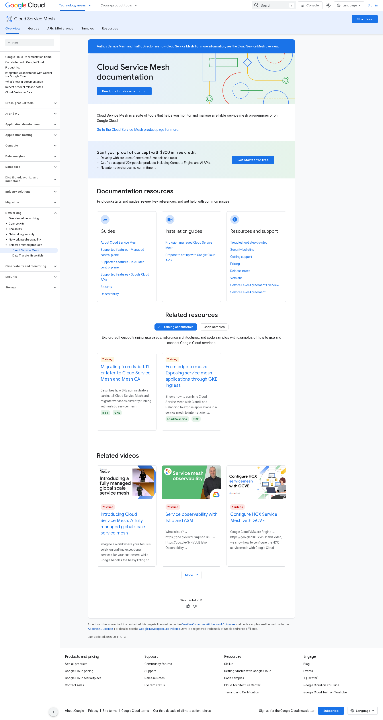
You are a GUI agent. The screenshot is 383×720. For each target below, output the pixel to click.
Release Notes (155, 678)
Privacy (93, 710)
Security (106, 287)
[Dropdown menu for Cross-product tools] (137, 5)
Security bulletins (242, 249)
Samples (87, 28)
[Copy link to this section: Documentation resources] (179, 191)
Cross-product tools (116, 5)
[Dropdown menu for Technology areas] (91, 5)
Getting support (241, 256)
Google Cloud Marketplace (83, 678)
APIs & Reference (60, 28)
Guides (33, 28)
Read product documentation (124, 91)
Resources (110, 28)
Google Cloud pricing (79, 671)
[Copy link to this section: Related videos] (145, 455)
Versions (236, 278)
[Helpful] (188, 606)
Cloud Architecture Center (242, 685)
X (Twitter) (311, 678)
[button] (26, 103)
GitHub (228, 664)
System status (155, 685)
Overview (12, 28)
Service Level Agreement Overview (254, 285)
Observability (110, 294)
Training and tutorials (177, 327)
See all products (76, 664)
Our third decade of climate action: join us (182, 710)
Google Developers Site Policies (159, 628)
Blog (306, 664)
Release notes (240, 271)
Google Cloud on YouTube (321, 685)
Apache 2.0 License (100, 628)
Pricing (235, 264)
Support (150, 671)
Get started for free (253, 160)
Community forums (158, 664)
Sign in (373, 5)
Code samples (214, 327)
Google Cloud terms (135, 710)
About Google (74, 710)
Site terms (110, 710)
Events (308, 671)
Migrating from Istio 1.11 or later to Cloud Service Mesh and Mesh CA (125, 373)
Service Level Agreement (248, 292)
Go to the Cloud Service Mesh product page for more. (138, 129)
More (192, 575)
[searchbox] (29, 42)
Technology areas (72, 5)
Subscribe (331, 711)
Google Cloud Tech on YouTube (325, 692)
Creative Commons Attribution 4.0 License (208, 624)
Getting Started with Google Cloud (247, 671)
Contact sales (74, 685)
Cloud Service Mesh (34, 19)
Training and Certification (241, 692)
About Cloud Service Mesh (119, 242)
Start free (364, 19)
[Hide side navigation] (53, 712)
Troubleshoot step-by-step (249, 242)
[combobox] (274, 5)
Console (312, 5)
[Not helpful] (195, 606)
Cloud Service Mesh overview (258, 46)
